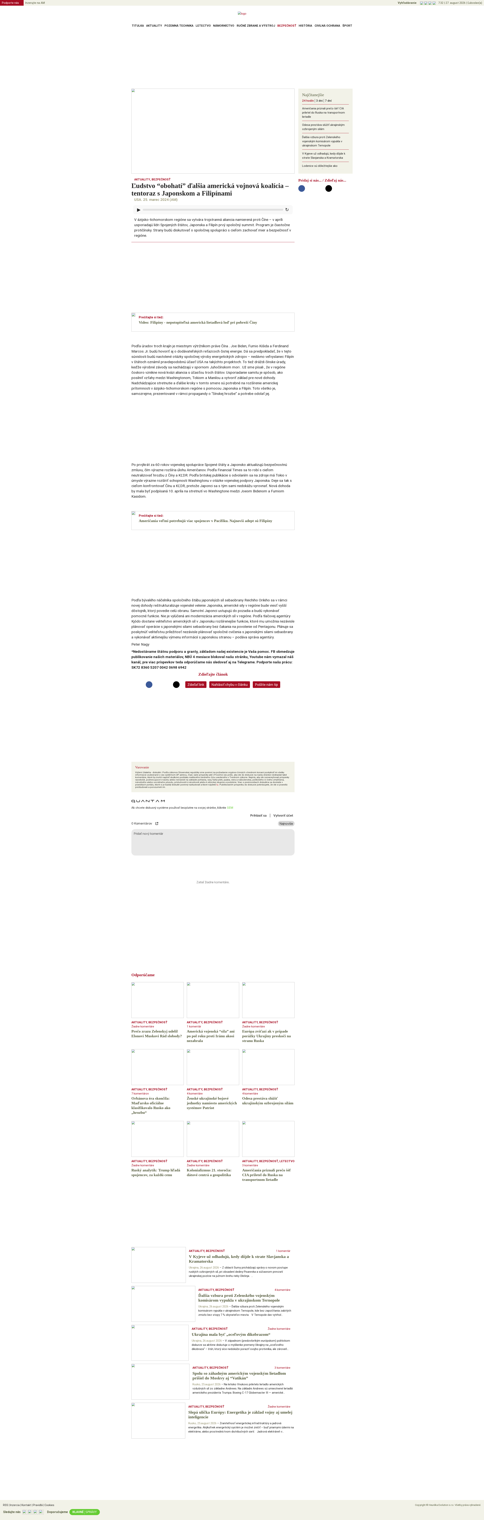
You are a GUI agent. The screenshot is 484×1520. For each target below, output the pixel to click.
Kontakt (25, 1505)
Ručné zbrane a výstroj (256, 25)
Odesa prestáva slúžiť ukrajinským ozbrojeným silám (323, 127)
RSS (5, 1505)
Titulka (138, 25)
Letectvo (203, 25)
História (305, 25)
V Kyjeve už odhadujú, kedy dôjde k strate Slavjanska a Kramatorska (323, 155)
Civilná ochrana (327, 25)
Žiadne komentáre (142, 1026)
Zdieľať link (196, 685)
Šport (347, 25)
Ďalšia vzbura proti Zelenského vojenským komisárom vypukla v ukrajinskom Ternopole (322, 141)
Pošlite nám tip (266, 685)
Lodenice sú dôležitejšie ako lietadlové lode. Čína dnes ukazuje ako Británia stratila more (323, 170)
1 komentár (194, 1026)
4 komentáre (195, 1093)
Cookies (48, 1505)
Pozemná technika (178, 25)
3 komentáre (250, 1165)
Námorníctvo (223, 25)
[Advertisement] (242, 59)
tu (217, 785)
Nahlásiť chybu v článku (230, 685)
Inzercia (14, 1505)
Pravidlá (37, 1505)
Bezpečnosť (286, 25)
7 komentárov (140, 1093)
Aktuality (154, 25)
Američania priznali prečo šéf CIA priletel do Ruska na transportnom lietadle (323, 112)
